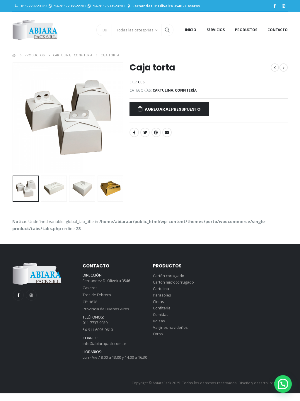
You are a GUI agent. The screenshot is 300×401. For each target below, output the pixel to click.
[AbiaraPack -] (35, 30)
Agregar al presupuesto (173, 109)
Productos (246, 29)
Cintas (158, 301)
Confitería (186, 90)
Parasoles (162, 295)
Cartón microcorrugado (173, 282)
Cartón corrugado (168, 275)
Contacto (277, 29)
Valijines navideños (170, 327)
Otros (158, 333)
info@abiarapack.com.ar (104, 343)
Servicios (216, 29)
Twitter (145, 132)
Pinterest (156, 132)
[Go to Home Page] (14, 55)
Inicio (190, 29)
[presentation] (13, 117)
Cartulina (163, 90)
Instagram (31, 295)
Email (167, 132)
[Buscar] (167, 30)
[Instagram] (283, 6)
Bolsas (159, 321)
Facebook (134, 132)
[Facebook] (274, 6)
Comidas (160, 314)
